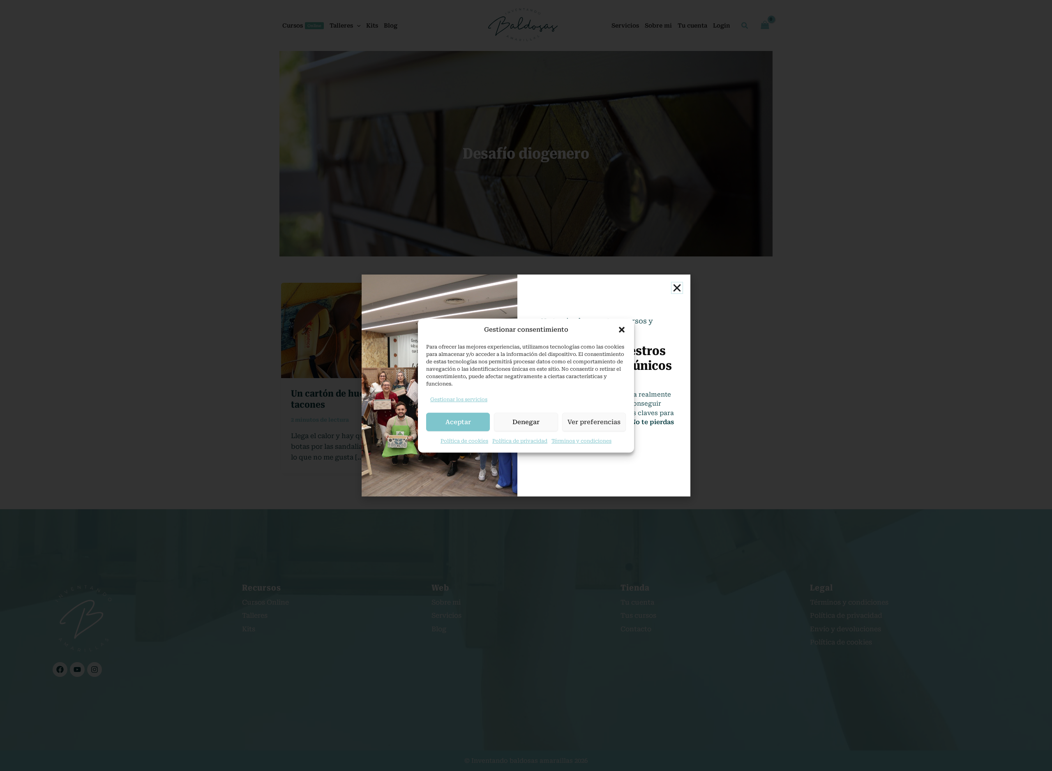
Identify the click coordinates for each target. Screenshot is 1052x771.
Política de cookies (464, 441)
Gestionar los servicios (458, 399)
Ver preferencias (594, 422)
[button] (622, 330)
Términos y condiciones (581, 441)
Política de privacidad (519, 441)
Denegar (526, 422)
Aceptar (458, 422)
